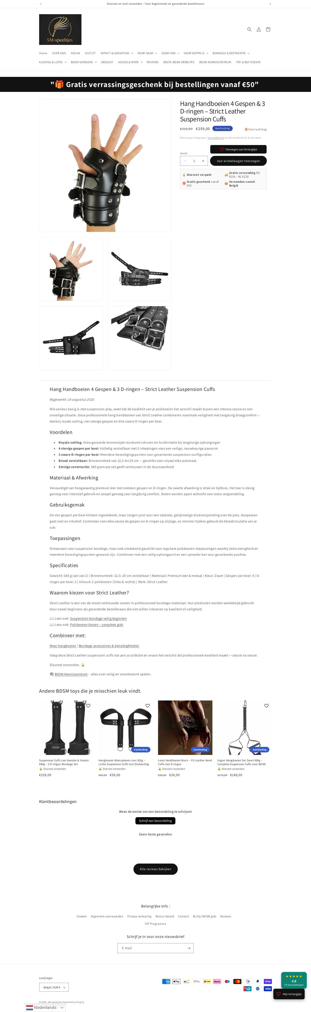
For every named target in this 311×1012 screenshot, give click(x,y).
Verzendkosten (216, 137)
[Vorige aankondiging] (40, 4)
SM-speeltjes (55, 1002)
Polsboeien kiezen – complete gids (96, 624)
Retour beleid (165, 916)
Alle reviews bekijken (155, 869)
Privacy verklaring (139, 916)
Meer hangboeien (63, 646)
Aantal (183, 153)
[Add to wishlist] (88, 706)
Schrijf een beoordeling (155, 820)
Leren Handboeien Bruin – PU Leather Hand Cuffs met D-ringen (185, 762)
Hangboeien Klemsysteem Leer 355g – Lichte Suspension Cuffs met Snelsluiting (124, 762)
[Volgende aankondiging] (270, 4)
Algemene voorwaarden (107, 916)
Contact (183, 916)
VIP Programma (155, 924)
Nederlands (45, 1007)
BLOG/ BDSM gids (204, 916)
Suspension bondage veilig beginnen (98, 618)
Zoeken (82, 916)
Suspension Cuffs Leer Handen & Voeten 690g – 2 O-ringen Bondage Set (64, 762)
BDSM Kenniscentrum (71, 674)
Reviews (225, 916)
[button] (116, 53)
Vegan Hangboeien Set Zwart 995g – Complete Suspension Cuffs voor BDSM (241, 762)
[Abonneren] (188, 948)
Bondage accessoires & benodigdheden (109, 646)
